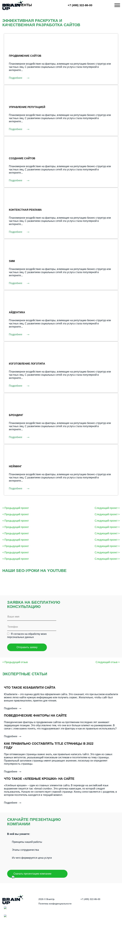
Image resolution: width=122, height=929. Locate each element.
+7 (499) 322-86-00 (80, 5)
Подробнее (19, 78)
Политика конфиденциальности (54, 903)
